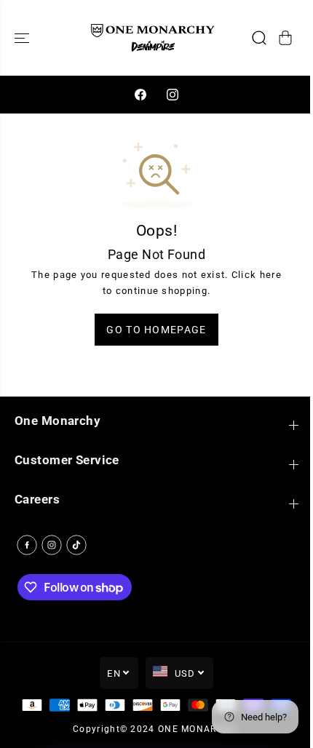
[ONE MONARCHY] (153, 38)
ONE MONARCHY (197, 729)
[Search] (259, 38)
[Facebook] (140, 94)
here (271, 274)
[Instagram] (172, 94)
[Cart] (285, 38)
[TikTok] (76, 545)
